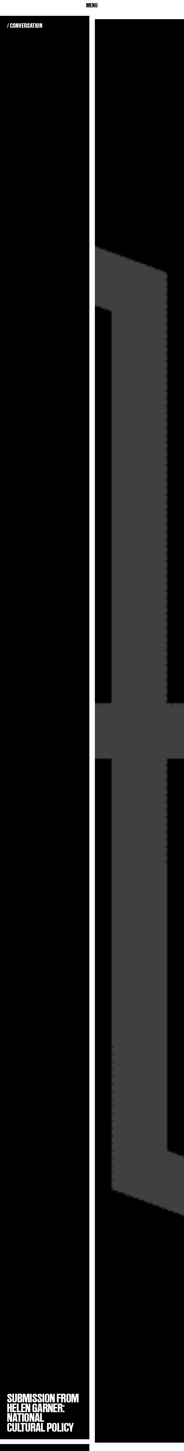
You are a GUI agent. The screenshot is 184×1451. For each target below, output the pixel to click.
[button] (92, 5)
